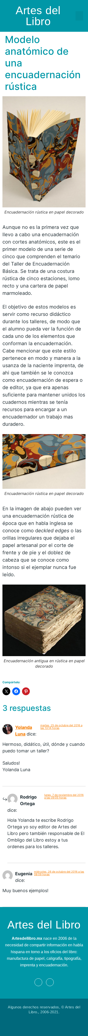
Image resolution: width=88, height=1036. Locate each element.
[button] (79, 16)
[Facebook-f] (38, 982)
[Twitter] (50, 982)
